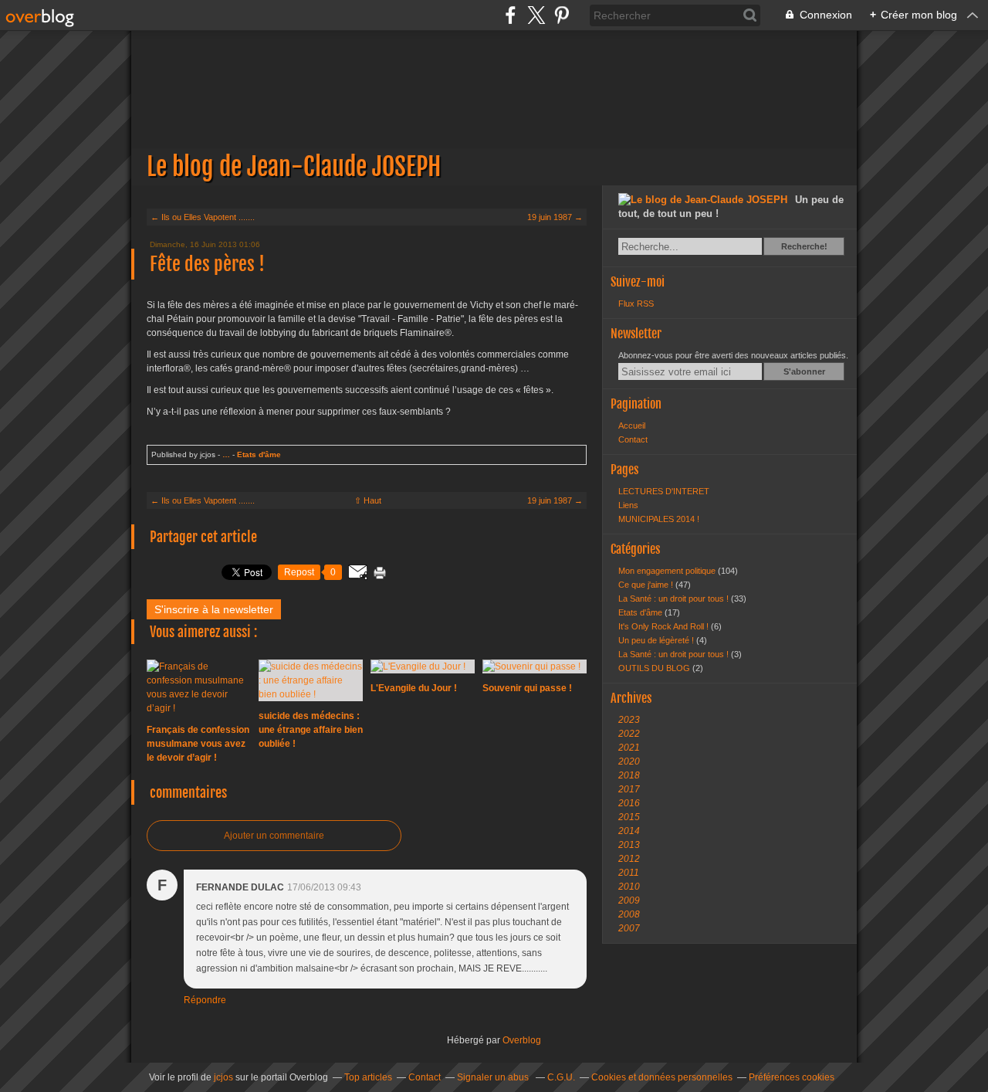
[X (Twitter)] (536, 15)
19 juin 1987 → (555, 217)
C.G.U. (561, 1077)
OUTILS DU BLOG (655, 668)
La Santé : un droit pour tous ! (674, 598)
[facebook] (510, 15)
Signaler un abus (494, 1077)
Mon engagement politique (668, 570)
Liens (628, 505)
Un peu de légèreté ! (657, 640)
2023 (629, 719)
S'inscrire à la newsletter (213, 609)
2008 (629, 914)
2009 (629, 900)
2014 (629, 831)
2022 (629, 733)
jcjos (223, 1077)
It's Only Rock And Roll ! (664, 626)
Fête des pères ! (207, 264)
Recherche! (804, 246)
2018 (629, 775)
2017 (629, 789)
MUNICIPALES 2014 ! (658, 519)
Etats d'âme (259, 454)
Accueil (631, 425)
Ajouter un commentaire (274, 835)
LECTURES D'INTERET (663, 491)
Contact (633, 439)
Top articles (368, 1077)
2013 (629, 844)
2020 (629, 761)
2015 (629, 817)
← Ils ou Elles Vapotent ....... (203, 217)
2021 (629, 747)
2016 (629, 803)
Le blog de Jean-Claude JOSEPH (494, 108)
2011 (628, 872)
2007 (629, 928)
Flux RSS (636, 303)
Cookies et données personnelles (662, 1077)
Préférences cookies (791, 1077)
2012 (629, 858)
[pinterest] (561, 15)
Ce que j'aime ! (646, 584)
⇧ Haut (367, 500)
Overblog (521, 1040)
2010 (629, 886)
